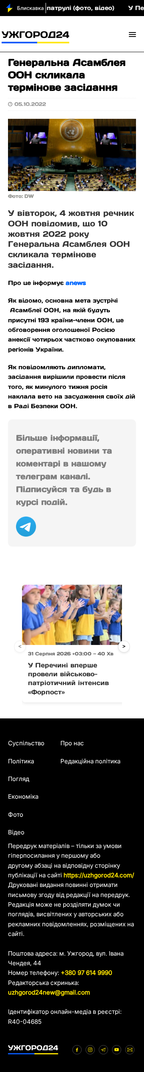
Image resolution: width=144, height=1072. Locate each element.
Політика (21, 761)
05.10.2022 (30, 104)
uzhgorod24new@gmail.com (49, 992)
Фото (15, 814)
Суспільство (26, 743)
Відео (16, 832)
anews (76, 283)
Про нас (72, 743)
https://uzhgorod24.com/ (99, 875)
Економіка (23, 796)
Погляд (18, 779)
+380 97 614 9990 (86, 972)
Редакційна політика (90, 761)
